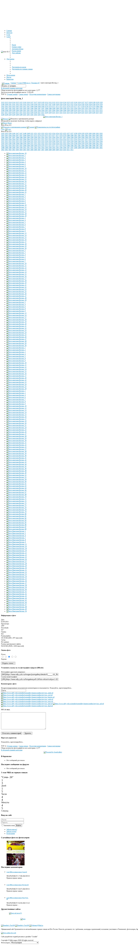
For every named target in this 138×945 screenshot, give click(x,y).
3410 (61, 150)
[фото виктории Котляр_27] (16, 296)
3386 (90, 146)
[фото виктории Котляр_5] (16, 199)
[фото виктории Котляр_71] (16, 499)
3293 (46, 137)
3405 (24, 150)
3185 (24, 108)
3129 (39, 102)
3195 (82, 108)
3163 (10, 106)
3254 (53, 133)
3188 (46, 108)
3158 (90, 104)
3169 (39, 106)
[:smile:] (27, 693)
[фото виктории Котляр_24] (16, 333)
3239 (10, 115)
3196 (90, 108)
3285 (97, 135)
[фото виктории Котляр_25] (16, 292)
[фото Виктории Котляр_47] (16, 605)
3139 (97, 102)
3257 (68, 133)
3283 (90, 135)
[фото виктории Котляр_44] (16, 464)
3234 (75, 113)
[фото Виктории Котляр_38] (16, 585)
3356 (68, 144)
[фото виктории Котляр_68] (16, 495)
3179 (90, 106)
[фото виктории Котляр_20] (16, 190)
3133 (53, 102)
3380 (68, 146)
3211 (82, 110)
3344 (97, 142)
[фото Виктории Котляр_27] (16, 561)
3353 (46, 144)
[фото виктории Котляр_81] (16, 516)
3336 (53, 142)
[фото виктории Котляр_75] (16, 505)
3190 (61, 108)
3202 (31, 110)
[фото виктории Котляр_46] (16, 469)
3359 (82, 144)
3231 (53, 113)
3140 (2, 104)
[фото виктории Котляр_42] (16, 460)
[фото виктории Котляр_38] (16, 451)
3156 (82, 104)
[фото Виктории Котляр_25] (16, 557)
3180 (97, 106)
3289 (24, 137)
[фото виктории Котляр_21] (16, 192)
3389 (10, 148)
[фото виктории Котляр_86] (16, 525)
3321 (2, 142)
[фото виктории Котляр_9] (16, 166)
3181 (2, 108)
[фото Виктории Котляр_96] (15, 865)
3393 (39, 148)
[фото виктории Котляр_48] (16, 471)
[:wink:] (27, 699)
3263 (97, 133)
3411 (68, 150)
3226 (31, 113)
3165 (17, 106)
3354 (53, 144)
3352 (39, 144)
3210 (75, 110)
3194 (75, 108)
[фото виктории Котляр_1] (52, 117)
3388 (2, 148)
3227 (39, 113)
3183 (17, 108)
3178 (82, 106)
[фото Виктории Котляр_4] (16, 536)
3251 (31, 133)
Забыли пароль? (11, 829)
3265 (2, 135)
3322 (10, 142)
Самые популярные (53, 94)
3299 (75, 137)
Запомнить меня (9, 825)
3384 (82, 146)
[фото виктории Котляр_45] (16, 466)
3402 (2, 150)
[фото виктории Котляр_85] (16, 523)
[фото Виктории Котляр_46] (16, 602)
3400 (90, 148)
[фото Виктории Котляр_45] (16, 600)
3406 (31, 150)
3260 (90, 133)
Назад (10, 123)
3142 (17, 104)
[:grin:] (27, 697)
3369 (31, 146)
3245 (2, 133)
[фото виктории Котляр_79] (16, 512)
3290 (31, 137)
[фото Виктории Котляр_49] (16, 609)
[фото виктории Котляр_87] (16, 527)
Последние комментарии (37, 94)
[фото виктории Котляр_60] (16, 482)
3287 (10, 137)
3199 (10, 110)
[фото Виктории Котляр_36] (16, 581)
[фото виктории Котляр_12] (16, 173)
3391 (24, 148)
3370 (39, 146)
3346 (10, 144)
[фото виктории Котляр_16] (16, 181)
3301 (90, 137)
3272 (31, 135)
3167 (24, 106)
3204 (39, 110)
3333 (39, 142)
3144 (31, 104)
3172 (61, 106)
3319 (97, 140)
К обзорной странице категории (11, 88)
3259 (82, 133)
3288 (17, 137)
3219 (10, 113)
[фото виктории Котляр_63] (16, 486)
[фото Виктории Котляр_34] (16, 577)
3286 (2, 137)
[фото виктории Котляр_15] (16, 179)
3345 (2, 144)
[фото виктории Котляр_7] (16, 227)
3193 (68, 108)
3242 (31, 115)
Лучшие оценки (12, 94)
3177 (75, 106)
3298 (68, 137)
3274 (39, 135)
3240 (17, 115)
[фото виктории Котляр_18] (16, 186)
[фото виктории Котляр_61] (16, 484)
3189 (53, 108)
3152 (68, 104)
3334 (46, 142)
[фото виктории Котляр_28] (16, 298)
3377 (53, 146)
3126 (24, 102)
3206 (53, 110)
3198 (2, 110)
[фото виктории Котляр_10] (16, 153)
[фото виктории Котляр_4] (16, 162)
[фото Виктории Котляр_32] (16, 572)
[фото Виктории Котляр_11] (16, 544)
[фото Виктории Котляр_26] (16, 559)
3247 (17, 133)
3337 (61, 142)
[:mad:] (27, 704)
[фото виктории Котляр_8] (16, 203)
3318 (90, 140)
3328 (24, 142)
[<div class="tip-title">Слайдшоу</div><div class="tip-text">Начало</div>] (4, 119)
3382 (75, 146)
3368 (24, 146)
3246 (10, 133)
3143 (24, 104)
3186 (31, 108)
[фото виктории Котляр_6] (16, 164)
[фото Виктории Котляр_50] (16, 611)
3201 (24, 110)
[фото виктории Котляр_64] (16, 488)
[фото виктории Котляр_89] (16, 529)
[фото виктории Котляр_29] (16, 300)
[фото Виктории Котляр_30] (16, 568)
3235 (82, 113)
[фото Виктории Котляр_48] (16, 607)
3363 (10, 146)
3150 (61, 104)
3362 (2, 146)
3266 (10, 135)
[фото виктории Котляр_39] (16, 453)
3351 (31, 144)
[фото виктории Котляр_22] (16, 287)
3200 (17, 110)
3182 (10, 108)
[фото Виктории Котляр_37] (16, 583)
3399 (82, 148)
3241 (24, 115)
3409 (53, 150)
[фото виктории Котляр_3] (16, 160)
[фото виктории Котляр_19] (16, 188)
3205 (46, 110)
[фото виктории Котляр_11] (16, 171)
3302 (97, 137)
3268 (24, 135)
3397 (68, 148)
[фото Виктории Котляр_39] (16, 587)
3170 (46, 106)
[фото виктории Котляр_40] (16, 456)
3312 (46, 140)
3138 (90, 102)
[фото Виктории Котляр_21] (16, 553)
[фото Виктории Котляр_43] (16, 596)
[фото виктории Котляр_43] (16, 462)
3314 (61, 140)
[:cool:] (27, 695)
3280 (68, 135)
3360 (90, 144)
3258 (75, 133)
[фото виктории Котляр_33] (16, 447)
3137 (82, 102)
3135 (68, 102)
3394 (46, 148)
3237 (97, 113)
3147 (46, 104)
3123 (2, 102)
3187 (39, 108)
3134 (61, 102)
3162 (2, 106)
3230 (46, 113)
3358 (75, 144)
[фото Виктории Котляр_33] (16, 574)
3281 (75, 135)
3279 (61, 135)
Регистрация (10, 833)
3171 (53, 106)
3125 (17, 102)
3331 (31, 142)
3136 (75, 102)
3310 (31, 140)
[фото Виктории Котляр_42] (16, 594)
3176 (68, 106)
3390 (17, 148)
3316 (75, 140)
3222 (24, 113)
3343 (90, 142)
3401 (97, 148)
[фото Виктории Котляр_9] (16, 542)
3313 (53, 140)
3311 (39, 140)
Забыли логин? (11, 831)
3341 (82, 142)
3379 (61, 146)
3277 (53, 135)
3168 (31, 106)
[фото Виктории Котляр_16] (16, 546)
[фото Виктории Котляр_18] (16, 549)
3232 (61, 113)
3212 (90, 110)
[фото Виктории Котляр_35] (16, 579)
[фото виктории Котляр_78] (16, 510)
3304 (10, 140)
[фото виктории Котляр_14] (16, 177)
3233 (68, 113)
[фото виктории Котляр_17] (16, 184)
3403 (10, 150)
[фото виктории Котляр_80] (16, 514)
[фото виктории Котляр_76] (16, 507)
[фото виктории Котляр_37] (16, 449)
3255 (61, 133)
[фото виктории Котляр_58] (16, 479)
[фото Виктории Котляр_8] (16, 540)
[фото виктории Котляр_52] (16, 475)
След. (3, 129)
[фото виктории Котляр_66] (16, 490)
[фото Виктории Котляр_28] (16, 564)
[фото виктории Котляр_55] (16, 477)
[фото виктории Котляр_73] (16, 503)
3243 (39, 115)
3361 (97, 144)
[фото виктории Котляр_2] (16, 158)
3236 (90, 113)
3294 (53, 137)
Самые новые (23, 94)
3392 (31, 148)
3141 (10, 104)
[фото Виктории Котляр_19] (16, 551)
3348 (17, 144)
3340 (75, 142)
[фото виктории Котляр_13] (16, 175)
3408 (46, 150)
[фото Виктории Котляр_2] (16, 533)
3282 (82, 135)
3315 (68, 140)
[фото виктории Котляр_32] (16, 445)
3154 (75, 104)
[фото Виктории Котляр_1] (16, 531)
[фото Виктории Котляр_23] (16, 555)
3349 (24, 144)
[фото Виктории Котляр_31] (16, 570)
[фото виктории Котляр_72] (16, 501)
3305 (17, 140)
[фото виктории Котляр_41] (16, 458)
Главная (13, 83)
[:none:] (27, 701)
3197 (97, 108)
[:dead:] (27, 706)
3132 (46, 102)
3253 (46, 133)
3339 (68, 142)
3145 (39, 104)
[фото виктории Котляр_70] (16, 497)
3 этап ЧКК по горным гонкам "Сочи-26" (16, 872)
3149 (53, 104)
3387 (97, 146)
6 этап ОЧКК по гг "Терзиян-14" (29, 83)
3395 (53, 148)
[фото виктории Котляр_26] (16, 294)
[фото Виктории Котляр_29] (16, 566)
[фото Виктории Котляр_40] (16, 590)
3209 (68, 110)
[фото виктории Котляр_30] (16, 345)
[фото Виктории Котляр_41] (16, 592)
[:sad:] (78, 704)
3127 (31, 102)
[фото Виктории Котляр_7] (16, 538)
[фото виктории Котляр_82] (16, 518)
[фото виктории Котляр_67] (16, 492)
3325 (17, 142)
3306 (24, 140)
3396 (61, 148)
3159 (97, 104)
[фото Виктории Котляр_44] (16, 598)
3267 (17, 135)
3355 (61, 144)
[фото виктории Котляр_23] (16, 289)
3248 (24, 133)
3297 (61, 137)
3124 (10, 102)
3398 (75, 148)
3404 (17, 150)
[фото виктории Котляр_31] (16, 443)
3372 (46, 146)
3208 (61, 110)
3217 (2, 113)
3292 (39, 137)
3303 (2, 140)
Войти (18, 825)
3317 (82, 140)
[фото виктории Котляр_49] (16, 473)
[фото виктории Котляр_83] (16, 520)
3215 (97, 110)
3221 (17, 113)
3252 (39, 133)
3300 (82, 137)
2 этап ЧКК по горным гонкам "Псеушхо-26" (17, 884)
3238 (2, 115)
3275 (46, 135)
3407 (39, 150)
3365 (17, 146)
